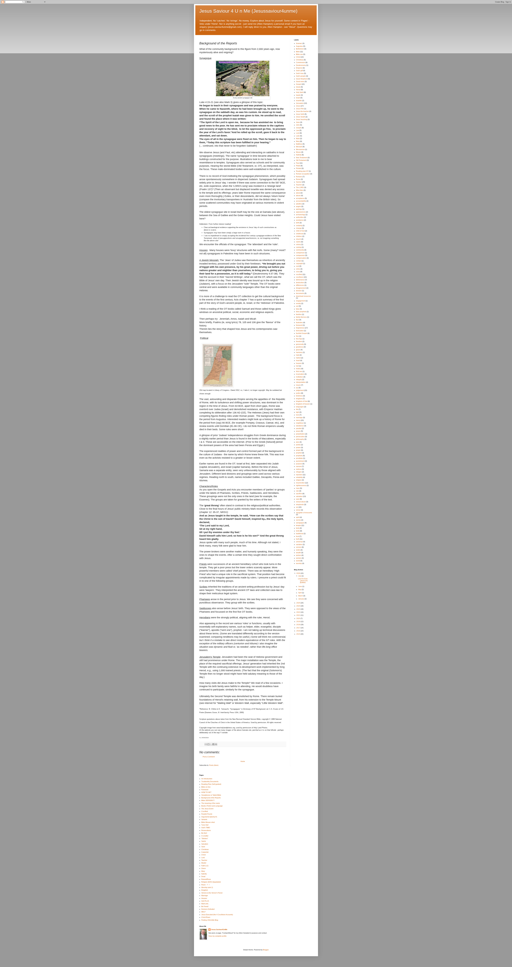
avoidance (300, 220)
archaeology (300, 215)
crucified (299, 274)
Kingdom (204, 890)
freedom (299, 341)
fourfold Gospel (301, 333)
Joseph (298, 128)
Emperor (299, 68)
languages (300, 407)
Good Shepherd (302, 79)
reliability (299, 477)
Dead (203, 876)
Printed (298, 168)
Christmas (299, 60)
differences (300, 285)
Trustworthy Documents (209, 781)
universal (299, 542)
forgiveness (300, 328)
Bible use (299, 54)
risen (298, 488)
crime (298, 269)
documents (300, 293)
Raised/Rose (206, 879)
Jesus (298, 106)
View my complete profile (217, 936)
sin (297, 507)
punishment (300, 461)
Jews (298, 122)
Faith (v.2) (204, 866)
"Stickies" (204, 838)
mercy (298, 420)
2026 (298, 573)
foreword (299, 325)
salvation (299, 496)
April (300, 593)
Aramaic (299, 43)
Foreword (204, 790)
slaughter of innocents (304, 513)
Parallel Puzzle (206, 814)
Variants (204, 819)
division (299, 291)
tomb (298, 531)
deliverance (300, 280)
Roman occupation (303, 174)
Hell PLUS (205, 901)
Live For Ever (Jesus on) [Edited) (303, 581)
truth (297, 539)
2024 (298, 606)
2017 (298, 628)
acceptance (300, 198)
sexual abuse (301, 502)
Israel (298, 98)
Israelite (299, 101)
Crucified (204, 811)
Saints (203, 841)
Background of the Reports (211, 798)
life (297, 409)
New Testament (301, 158)
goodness (299, 347)
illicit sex (299, 371)
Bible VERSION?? (208, 800)
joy (297, 388)
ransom (298, 466)
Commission (300, 62)
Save (203, 847)
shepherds (300, 504)
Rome (298, 179)
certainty (299, 225)
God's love (300, 73)
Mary (298, 141)
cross (298, 272)
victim (298, 550)
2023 (298, 609)
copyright (299, 263)
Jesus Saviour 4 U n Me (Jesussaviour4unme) (248, 11)
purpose (299, 464)
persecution (300, 437)
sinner (298, 510)
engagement (300, 301)
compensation (301, 258)
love (297, 415)
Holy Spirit (299, 92)
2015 (298, 634)
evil (297, 306)
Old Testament (301, 160)
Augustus (299, 46)
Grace (203, 868)
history (298, 369)
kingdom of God (301, 401)
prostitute (299, 458)
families (299, 314)
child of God (300, 231)
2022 (298, 612)
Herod (298, 90)
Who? (203, 912)
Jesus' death (300, 117)
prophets (299, 456)
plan (297, 442)
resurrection (300, 483)
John (298, 125)
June (300, 586)
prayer (298, 450)
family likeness (301, 317)
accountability (301, 201)
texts (297, 528)
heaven (298, 363)
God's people (301, 76)
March (300, 596)
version (298, 547)
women (298, 558)
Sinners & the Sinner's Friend (211, 893)
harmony (299, 352)
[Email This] (206, 744)
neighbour (299, 423)
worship (299, 563)
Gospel (298, 84)
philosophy (300, 439)
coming (298, 247)
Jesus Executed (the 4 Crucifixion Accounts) (217, 915)
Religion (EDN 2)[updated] (211, 882)
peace (298, 431)
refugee (299, 472)
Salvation (204, 844)
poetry (298, 445)
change (298, 228)
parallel (298, 428)
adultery (299, 204)
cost (297, 266)
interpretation (301, 382)
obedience (300, 426)
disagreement (301, 288)
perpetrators (300, 434)
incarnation (300, 374)
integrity (299, 380)
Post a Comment (209, 757)
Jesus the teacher (302, 111)
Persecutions (206, 830)
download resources (303, 296)
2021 (298, 615)
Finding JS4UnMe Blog (209, 920)
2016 (298, 631)
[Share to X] (211, 744)
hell (297, 366)
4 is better (204, 836)
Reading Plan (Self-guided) (211, 784)
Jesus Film (300, 109)
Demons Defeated (208, 909)
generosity (300, 344)
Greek (298, 87)
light (297, 412)
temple (298, 525)
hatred (298, 358)
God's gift (299, 71)
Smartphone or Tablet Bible (211, 795)
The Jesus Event (207, 809)
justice (298, 393)
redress (298, 469)
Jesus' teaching (301, 119)
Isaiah (298, 95)
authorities (300, 217)
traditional (299, 534)
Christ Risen (205, 917)
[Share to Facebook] (213, 744)
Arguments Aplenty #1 (209, 817)
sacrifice (299, 494)
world (298, 561)
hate (297, 355)
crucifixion (299, 277)
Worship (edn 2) (207, 887)
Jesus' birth (300, 114)
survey (298, 520)
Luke (298, 136)
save (297, 499)
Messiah (299, 147)
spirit (297, 517)
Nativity (298, 155)
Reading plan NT (302, 171)
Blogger (266, 950)
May (300, 589)
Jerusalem (300, 103)
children (299, 236)
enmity (298, 303)
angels (298, 206)
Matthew (299, 144)
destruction (300, 283)
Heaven (204, 898)
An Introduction (206, 779)
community (300, 250)
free (297, 336)
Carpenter (205, 852)
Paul (297, 163)
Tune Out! (204, 825)
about (298, 193)
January (301, 599)
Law (297, 130)
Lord (297, 133)
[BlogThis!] (208, 744)
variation (299, 544)
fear (297, 320)
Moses (298, 152)
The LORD (300, 187)
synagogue (300, 523)
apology (299, 209)
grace (298, 350)
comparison (300, 253)
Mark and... (205, 904)
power (298, 447)
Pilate (298, 166)
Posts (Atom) (213, 765)
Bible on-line (206, 787)
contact (298, 261)
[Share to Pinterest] (216, 744)
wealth (298, 553)
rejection (299, 475)
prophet (299, 453)
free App (299, 339)
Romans (299, 177)
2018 (298, 625)
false (297, 309)
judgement (300, 390)
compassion (300, 255)
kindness (299, 396)
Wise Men (299, 190)
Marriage (204, 896)
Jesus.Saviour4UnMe (219, 929)
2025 (298, 603)
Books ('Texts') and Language (212, 806)
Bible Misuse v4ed (208, 822)
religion (298, 480)
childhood (299, 234)
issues (298, 385)
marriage (299, 417)
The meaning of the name (210, 803)
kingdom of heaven (303, 404)
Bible (298, 52)
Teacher (299, 185)
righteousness (301, 485)
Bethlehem (300, 49)
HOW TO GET (206, 792)
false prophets (301, 312)
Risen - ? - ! (205, 885)
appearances (301, 212)
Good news (300, 81)
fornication (300, 331)
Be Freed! (204, 906)
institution (299, 377)
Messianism (300, 149)
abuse (298, 196)
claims (298, 242)
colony (298, 244)
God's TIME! (205, 828)
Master (203, 863)
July (300, 576)
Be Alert (204, 833)
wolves (298, 555)
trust (297, 536)
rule (297, 491)
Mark (298, 138)
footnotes (299, 322)
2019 (298, 621)
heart (298, 360)
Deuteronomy (301, 65)
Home (243, 761)
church (298, 239)
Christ (298, 57)
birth (297, 223)
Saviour (299, 182)
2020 (298, 618)
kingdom (299, 399)
